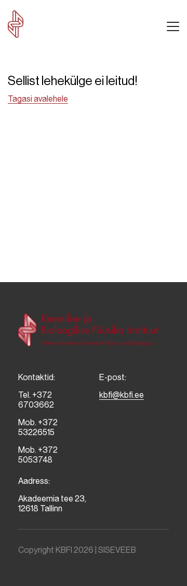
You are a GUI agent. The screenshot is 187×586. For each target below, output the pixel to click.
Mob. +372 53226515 (38, 427)
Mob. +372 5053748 (38, 455)
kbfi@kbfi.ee (121, 395)
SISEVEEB (117, 550)
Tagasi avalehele (38, 99)
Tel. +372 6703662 (36, 400)
